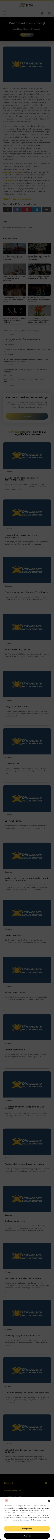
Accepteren (27, 1529)
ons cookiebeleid (29, 1520)
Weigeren (27, 1536)
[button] (48, 1501)
